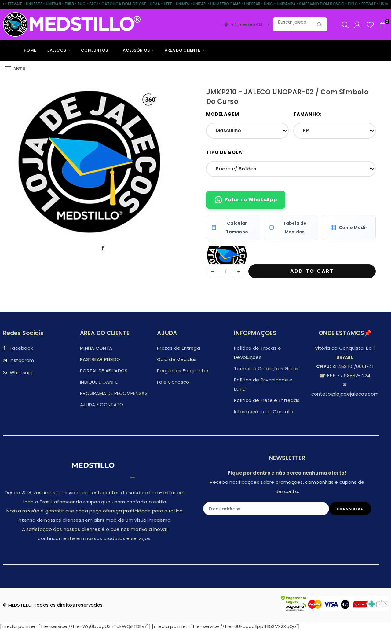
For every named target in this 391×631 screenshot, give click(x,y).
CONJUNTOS (95, 50)
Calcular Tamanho (237, 227)
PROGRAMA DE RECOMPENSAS (114, 393)
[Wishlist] (370, 24)
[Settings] (357, 24)
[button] (382, 24)
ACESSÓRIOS (137, 50)
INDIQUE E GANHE (99, 382)
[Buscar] (319, 24)
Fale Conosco (173, 382)
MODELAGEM (222, 114)
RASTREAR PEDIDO (100, 359)
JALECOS (57, 50)
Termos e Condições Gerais (267, 368)
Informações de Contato (264, 411)
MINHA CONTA (96, 348)
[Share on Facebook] (103, 248)
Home (30, 50)
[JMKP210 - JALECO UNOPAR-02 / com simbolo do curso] (226, 255)
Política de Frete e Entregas (266, 400)
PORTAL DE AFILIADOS (104, 370)
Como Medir (353, 227)
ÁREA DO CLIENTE (183, 50)
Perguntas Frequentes (183, 370)
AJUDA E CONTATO (101, 404)
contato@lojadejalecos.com (345, 394)
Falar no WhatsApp (251, 199)
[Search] (345, 24)
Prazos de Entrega (178, 348)
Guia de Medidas (177, 359)
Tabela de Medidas (294, 227)
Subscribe (350, 508)
